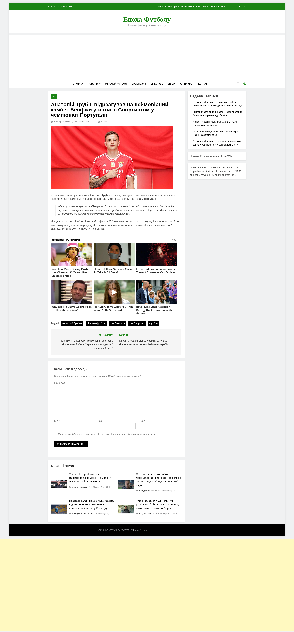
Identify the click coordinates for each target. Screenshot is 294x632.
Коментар (60, 383)
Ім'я (57, 421)
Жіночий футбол (116, 83)
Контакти (204, 83)
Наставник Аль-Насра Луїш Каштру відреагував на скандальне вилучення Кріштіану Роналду (91, 504)
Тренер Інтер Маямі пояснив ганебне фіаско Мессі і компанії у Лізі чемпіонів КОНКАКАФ (90, 478)
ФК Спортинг (137, 323)
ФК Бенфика (118, 323)
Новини (93, 83)
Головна (77, 83)
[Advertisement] (147, 56)
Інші (54, 96)
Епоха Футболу (147, 19)
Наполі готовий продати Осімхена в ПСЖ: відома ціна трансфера (191, 6)
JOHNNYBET (186, 83)
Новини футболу (96, 323)
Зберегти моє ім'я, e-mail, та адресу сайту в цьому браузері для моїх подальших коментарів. (106, 434)
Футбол (153, 323)
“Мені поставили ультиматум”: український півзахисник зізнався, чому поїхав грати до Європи (157, 504)
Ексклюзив (138, 83)
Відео (171, 83)
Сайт (142, 421)
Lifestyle (157, 83)
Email (101, 421)
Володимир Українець (149, 490)
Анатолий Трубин (72, 323)
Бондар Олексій (62, 121)
